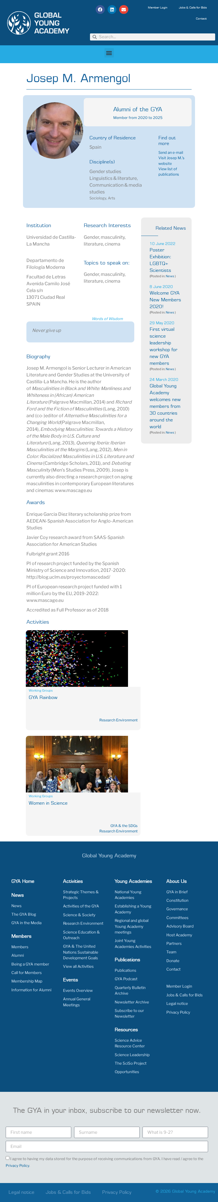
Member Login (157, 7)
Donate (172, 960)
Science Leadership (132, 1054)
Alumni (17, 955)
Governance (177, 909)
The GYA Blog (23, 914)
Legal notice (177, 1003)
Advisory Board (180, 926)
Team (171, 952)
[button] (100, 9)
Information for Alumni (31, 990)
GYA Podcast (126, 979)
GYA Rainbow (43, 697)
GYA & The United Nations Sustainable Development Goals (80, 952)
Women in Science (48, 803)
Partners (174, 943)
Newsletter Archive (132, 1002)
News (170, 276)
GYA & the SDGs (124, 826)
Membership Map (26, 981)
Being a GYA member (30, 964)
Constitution (177, 900)
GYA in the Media (26, 922)
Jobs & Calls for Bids (193, 7)
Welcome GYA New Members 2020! (165, 300)
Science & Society (79, 915)
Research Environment (118, 720)
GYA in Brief (177, 892)
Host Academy (179, 935)
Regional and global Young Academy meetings (131, 926)
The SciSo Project (130, 1063)
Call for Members (26, 972)
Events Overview (78, 990)
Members (19, 947)
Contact (201, 18)
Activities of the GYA (81, 906)
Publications (125, 970)
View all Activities (78, 966)
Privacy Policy (178, 1012)
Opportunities (127, 1071)
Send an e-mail (170, 152)
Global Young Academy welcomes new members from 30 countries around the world (165, 406)
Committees (177, 917)
